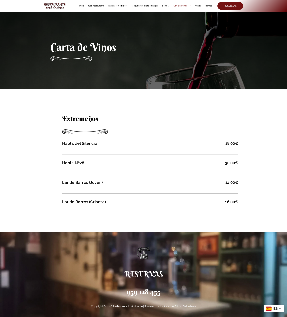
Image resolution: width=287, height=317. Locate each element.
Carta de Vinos (180, 5)
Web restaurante (96, 5)
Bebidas (166, 5)
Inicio (81, 5)
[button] (230, 6)
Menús (197, 5)
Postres (208, 5)
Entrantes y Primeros (118, 5)
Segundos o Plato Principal (145, 5)
